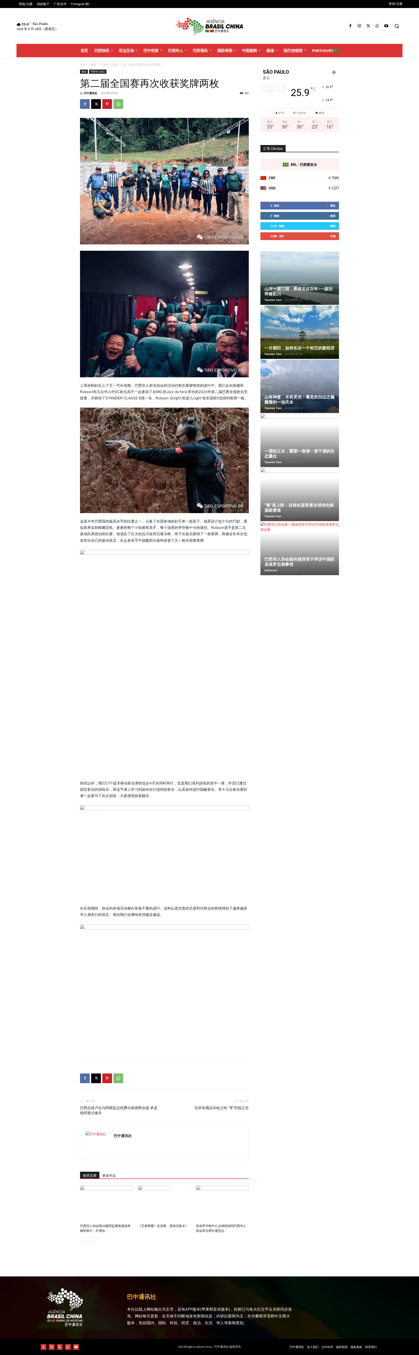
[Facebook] (350, 26)
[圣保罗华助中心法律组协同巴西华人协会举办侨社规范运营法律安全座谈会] (222, 1204)
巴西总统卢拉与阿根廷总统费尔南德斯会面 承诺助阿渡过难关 (118, 1110)
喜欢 (333, 205)
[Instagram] (359, 26)
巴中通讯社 (90, 93)
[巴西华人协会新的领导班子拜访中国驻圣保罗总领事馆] (299, 548)
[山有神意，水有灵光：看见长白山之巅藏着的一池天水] (299, 386)
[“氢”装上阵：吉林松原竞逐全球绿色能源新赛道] (299, 494)
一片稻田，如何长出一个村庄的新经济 (300, 348)
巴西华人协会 (109, 65)
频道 (93, 65)
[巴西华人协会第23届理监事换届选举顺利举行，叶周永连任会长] (106, 1204)
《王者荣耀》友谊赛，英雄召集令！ (163, 1226)
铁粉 (333, 216)
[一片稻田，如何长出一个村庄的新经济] (299, 332)
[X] (368, 26)
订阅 (333, 236)
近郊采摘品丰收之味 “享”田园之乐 (221, 1108)
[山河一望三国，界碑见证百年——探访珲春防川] (299, 278)
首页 (83, 65)
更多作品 (109, 1176)
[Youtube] (386, 26)
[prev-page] (83, 1240)
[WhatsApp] (377, 26)
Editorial (271, 570)
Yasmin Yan (273, 300)
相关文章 (90, 1176)
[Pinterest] (107, 104)
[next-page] (91, 1240)
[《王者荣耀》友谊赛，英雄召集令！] (164, 1204)
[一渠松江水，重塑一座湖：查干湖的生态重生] (299, 440)
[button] (397, 26)
